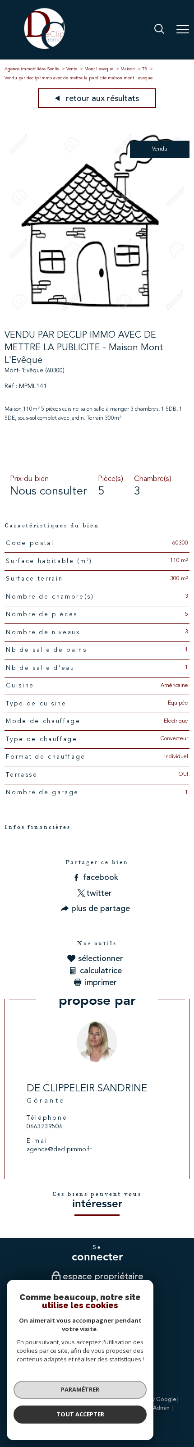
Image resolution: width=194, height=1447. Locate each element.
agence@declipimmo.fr (59, 1150)
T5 (144, 69)
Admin (161, 1408)
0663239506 (45, 1127)
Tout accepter (80, 1414)
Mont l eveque (98, 69)
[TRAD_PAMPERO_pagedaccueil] (44, 49)
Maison (127, 69)
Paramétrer (80, 1389)
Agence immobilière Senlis (32, 69)
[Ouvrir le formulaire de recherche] (159, 30)
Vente (71, 69)
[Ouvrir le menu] (182, 29)
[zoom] (97, 313)
